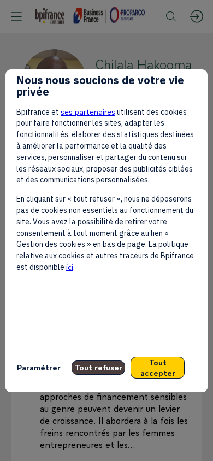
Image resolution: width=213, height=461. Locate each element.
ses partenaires (88, 111)
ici (69, 266)
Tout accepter (157, 367)
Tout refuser (98, 367)
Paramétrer (39, 367)
